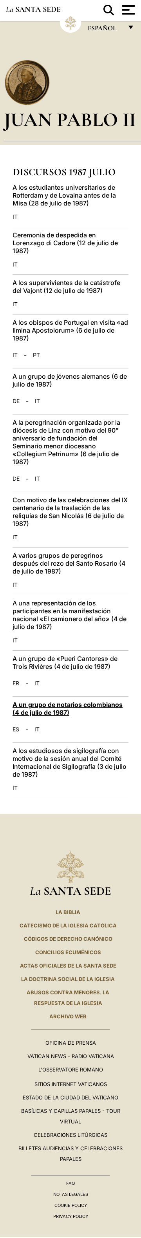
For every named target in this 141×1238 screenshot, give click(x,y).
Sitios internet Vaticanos (70, 1084)
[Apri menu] (127, 10)
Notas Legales (70, 1194)
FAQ (70, 1183)
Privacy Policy (70, 1216)
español (105, 30)
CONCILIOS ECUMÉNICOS (68, 952)
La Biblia (68, 912)
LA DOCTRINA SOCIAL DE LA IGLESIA (68, 979)
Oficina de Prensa (70, 1043)
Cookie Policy (70, 1205)
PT (36, 355)
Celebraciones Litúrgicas (70, 1135)
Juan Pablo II (70, 119)
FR (16, 683)
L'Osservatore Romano (70, 1069)
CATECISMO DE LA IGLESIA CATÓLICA (68, 925)
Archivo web (68, 1016)
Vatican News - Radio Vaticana (70, 1056)
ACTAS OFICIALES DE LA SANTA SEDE (68, 965)
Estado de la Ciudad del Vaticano (70, 1097)
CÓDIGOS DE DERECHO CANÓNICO (68, 939)
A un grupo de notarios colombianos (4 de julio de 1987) (68, 708)
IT (15, 217)
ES (16, 729)
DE (16, 401)
